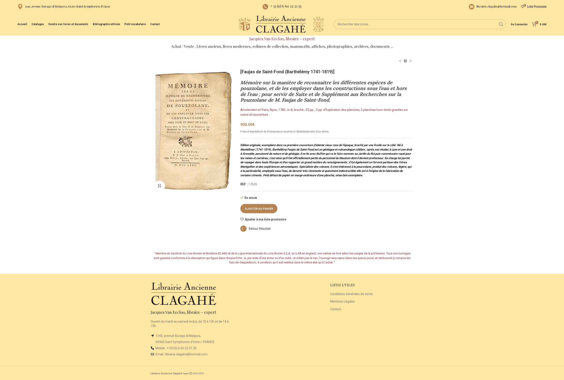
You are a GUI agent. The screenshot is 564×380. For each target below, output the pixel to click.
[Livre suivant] (410, 61)
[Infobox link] (63, 6)
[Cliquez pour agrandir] (159, 185)
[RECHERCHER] (501, 24)
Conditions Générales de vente (351, 294)
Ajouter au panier (259, 208)
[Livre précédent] (400, 61)
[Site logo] (244, 24)
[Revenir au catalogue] (405, 61)
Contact (335, 309)
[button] (255, 230)
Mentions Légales (342, 301)
